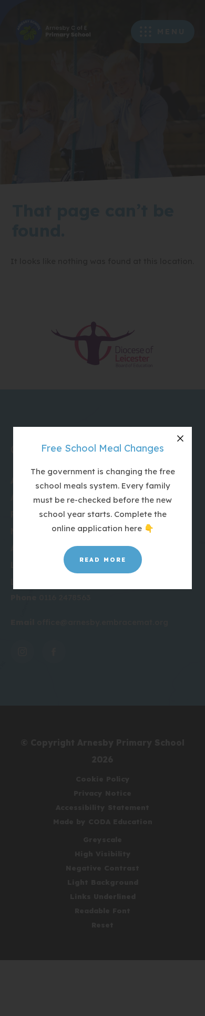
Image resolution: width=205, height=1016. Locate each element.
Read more (102, 559)
